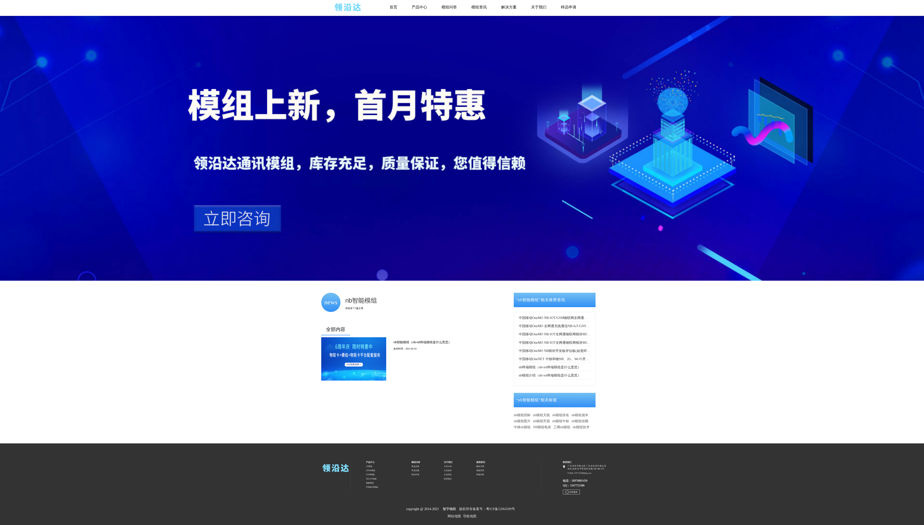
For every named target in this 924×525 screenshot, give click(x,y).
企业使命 (448, 470)
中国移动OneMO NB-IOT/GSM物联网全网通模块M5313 (554, 318)
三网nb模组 (561, 427)
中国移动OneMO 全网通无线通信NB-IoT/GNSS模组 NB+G (554, 326)
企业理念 (448, 474)
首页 (393, 7)
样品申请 (568, 7)
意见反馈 (415, 466)
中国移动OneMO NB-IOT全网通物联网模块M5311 (554, 342)
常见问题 (415, 470)
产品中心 (419, 7)
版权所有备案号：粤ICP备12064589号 (487, 509)
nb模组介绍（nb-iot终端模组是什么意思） (550, 375)
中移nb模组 (522, 427)
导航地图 (469, 516)
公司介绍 (448, 466)
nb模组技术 (581, 427)
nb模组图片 (522, 421)
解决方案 (509, 7)
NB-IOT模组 (371, 479)
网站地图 (454, 516)
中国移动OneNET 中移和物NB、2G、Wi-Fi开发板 (554, 359)
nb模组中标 (560, 421)
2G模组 (369, 466)
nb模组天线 (541, 415)
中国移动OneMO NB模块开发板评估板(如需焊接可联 (554, 351)
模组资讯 (479, 7)
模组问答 (449, 7)
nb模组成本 (579, 415)
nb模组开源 (541, 421)
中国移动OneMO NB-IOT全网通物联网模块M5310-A (554, 334)
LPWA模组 (370, 470)
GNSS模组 (370, 474)
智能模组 (370, 483)
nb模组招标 (522, 415)
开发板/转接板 (372, 487)
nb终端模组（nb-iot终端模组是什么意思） (550, 367)
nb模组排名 (560, 415)
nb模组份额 (579, 421)
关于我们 (538, 7)
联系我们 (448, 479)
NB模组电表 (542, 427)
